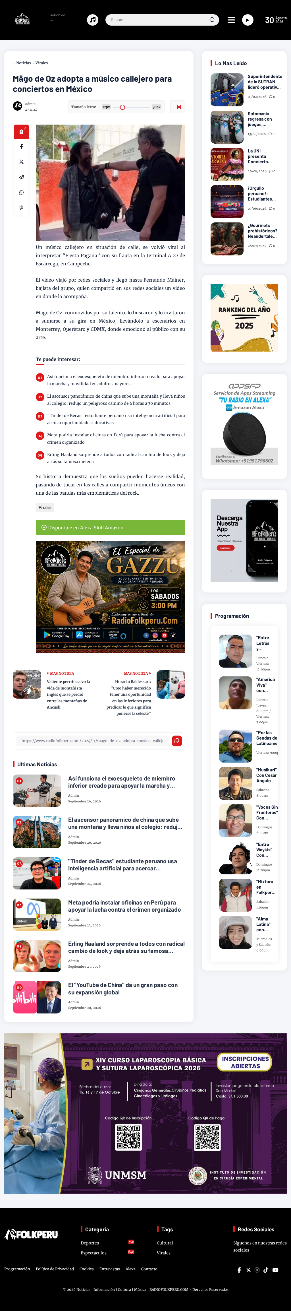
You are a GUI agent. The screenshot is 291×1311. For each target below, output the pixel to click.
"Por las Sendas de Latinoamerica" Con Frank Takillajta (271, 738)
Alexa (131, 1269)
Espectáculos (107, 1253)
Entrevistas (109, 1269)
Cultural (165, 1243)
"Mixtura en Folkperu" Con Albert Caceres (266, 887)
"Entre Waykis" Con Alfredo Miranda (264, 849)
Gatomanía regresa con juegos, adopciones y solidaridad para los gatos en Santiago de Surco (263, 119)
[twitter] (248, 1270)
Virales (42, 63)
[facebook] (21, 146)
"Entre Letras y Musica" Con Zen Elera (264, 643)
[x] (21, 162)
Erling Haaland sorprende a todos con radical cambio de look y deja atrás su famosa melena (116, 458)
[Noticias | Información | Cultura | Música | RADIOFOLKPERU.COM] (17, 23)
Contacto (149, 1269)
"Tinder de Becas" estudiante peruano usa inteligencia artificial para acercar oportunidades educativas (116, 419)
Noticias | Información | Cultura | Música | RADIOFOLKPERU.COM (132, 1289)
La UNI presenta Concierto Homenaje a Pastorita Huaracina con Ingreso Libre (262, 156)
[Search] (212, 20)
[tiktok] (265, 1270)
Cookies (87, 1269)
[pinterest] (21, 208)
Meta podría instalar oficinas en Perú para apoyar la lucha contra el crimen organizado (116, 438)
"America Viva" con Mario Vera (265, 684)
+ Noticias (22, 63)
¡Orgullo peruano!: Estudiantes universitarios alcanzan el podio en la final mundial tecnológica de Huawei (263, 193)
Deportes (107, 1243)
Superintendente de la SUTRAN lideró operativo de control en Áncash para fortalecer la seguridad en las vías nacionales (265, 81)
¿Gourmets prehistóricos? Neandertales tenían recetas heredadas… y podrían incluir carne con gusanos (262, 230)
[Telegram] (21, 177)
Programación (17, 1269)
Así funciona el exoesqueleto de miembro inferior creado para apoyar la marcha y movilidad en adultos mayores (116, 380)
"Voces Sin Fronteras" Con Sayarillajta (267, 812)
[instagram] (257, 1270)
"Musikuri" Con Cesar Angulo (266, 775)
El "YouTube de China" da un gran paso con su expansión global (123, 988)
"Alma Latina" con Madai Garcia (263, 924)
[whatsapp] (21, 192)
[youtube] (274, 1270)
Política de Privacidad (55, 1269)
